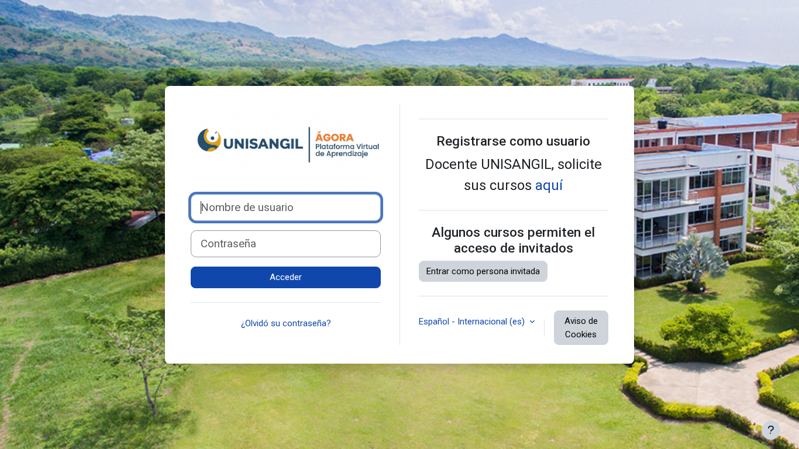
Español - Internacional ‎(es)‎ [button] (473, 321)
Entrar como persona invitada (483, 271)
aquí (549, 185)
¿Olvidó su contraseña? (286, 323)
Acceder (286, 277)
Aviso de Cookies (581, 328)
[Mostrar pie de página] (771, 430)
